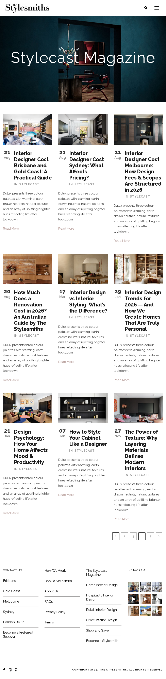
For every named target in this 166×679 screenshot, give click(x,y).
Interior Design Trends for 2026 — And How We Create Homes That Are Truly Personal (143, 310)
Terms (49, 622)
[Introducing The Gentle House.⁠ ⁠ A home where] (133, 611)
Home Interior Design (102, 585)
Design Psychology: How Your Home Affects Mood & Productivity (31, 447)
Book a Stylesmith (58, 581)
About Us (52, 591)
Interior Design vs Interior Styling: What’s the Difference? (88, 301)
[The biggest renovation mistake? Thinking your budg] (133, 599)
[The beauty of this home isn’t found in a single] (145, 599)
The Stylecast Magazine (96, 573)
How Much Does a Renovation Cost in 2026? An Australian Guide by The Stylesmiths (30, 310)
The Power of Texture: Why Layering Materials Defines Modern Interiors (141, 450)
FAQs (49, 602)
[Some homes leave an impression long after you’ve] (145, 611)
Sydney (8, 612)
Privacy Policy (55, 612)
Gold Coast (11, 591)
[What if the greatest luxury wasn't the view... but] (145, 587)
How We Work (55, 571)
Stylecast (29, 184)
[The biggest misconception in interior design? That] (157, 611)
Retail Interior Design (101, 610)
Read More (11, 228)
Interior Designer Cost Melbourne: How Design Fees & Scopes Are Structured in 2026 (143, 171)
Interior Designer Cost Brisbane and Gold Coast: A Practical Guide (33, 165)
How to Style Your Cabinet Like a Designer (88, 438)
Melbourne (11, 601)
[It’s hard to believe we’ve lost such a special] (133, 587)
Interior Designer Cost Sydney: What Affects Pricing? (86, 165)
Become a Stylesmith (102, 641)
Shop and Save (97, 630)
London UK (12, 622)
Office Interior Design (101, 620)
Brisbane (9, 581)
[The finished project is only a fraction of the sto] (157, 599)
